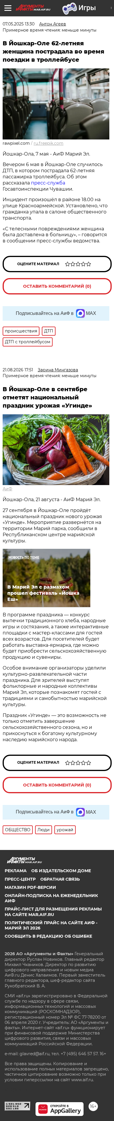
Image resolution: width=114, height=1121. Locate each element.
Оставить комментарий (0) (57, 286)
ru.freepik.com (48, 143)
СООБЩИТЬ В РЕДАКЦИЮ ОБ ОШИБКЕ (48, 936)
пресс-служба (48, 183)
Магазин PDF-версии (30, 887)
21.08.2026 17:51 (18, 369)
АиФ (7, 488)
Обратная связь (60, 879)
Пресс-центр (20, 879)
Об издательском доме (61, 870)
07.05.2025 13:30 (18, 24)
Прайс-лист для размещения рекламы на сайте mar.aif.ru (53, 911)
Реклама (16, 870)
